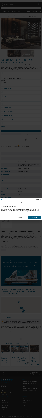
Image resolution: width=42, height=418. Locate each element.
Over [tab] (35, 202)
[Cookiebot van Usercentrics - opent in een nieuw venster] (36, 200)
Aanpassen (20, 217)
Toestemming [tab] (7, 202)
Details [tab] (21, 202)
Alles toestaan (34, 217)
